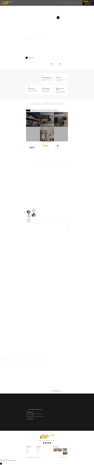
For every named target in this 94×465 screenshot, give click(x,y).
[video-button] (58, 17)
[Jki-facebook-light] (43, 443)
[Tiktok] (50, 443)
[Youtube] (46, 443)
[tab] (28, 110)
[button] (47, 463)
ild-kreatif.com (39, 457)
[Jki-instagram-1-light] (48, 443)
